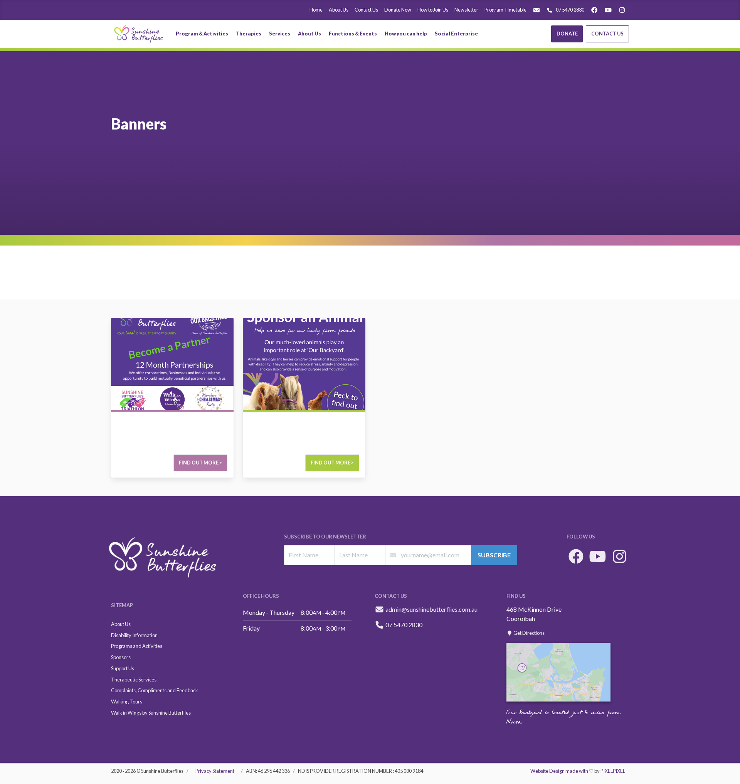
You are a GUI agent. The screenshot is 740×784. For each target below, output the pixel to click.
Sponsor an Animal (267, 322)
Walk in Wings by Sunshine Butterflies (151, 713)
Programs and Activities (136, 646)
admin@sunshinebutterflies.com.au (431, 609)
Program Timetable (505, 10)
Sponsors (121, 657)
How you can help (406, 33)
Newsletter (466, 10)
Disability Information (134, 635)
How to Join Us (432, 10)
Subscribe (494, 555)
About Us (338, 10)
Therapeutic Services (133, 679)
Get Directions (529, 633)
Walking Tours (126, 701)
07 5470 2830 (570, 10)
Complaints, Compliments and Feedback (154, 690)
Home (316, 10)
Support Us (122, 668)
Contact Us (366, 10)
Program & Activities (202, 33)
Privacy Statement (214, 771)
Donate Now (397, 10)
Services (279, 33)
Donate (567, 33)
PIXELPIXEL (612, 771)
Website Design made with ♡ (562, 771)
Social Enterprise (456, 33)
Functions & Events (353, 33)
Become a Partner (134, 322)
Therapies (248, 33)
